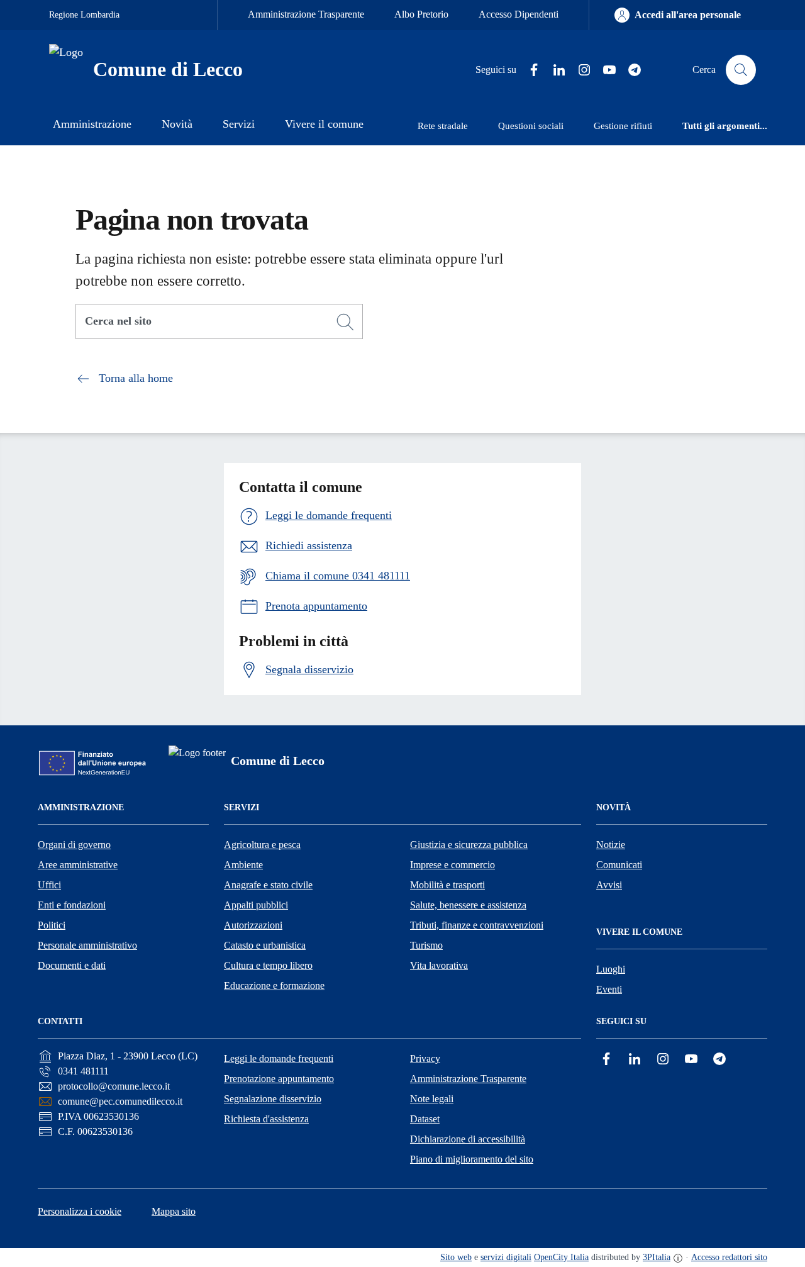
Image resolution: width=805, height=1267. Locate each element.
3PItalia (656, 1257)
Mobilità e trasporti (447, 884)
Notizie (610, 844)
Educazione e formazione (274, 985)
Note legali (431, 1098)
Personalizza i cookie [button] (79, 1211)
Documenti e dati (72, 965)
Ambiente (243, 864)
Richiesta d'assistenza (266, 1119)
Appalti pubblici (256, 905)
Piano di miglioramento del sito (471, 1159)
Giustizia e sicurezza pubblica (469, 844)
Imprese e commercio (452, 864)
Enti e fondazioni (72, 905)
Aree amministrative (78, 864)
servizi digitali (505, 1257)
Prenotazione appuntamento (279, 1078)
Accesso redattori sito (729, 1257)
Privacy (425, 1058)
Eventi (609, 989)
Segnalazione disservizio (272, 1098)
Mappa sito (174, 1211)
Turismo (426, 945)
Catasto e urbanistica (265, 945)
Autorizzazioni (253, 925)
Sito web (456, 1257)
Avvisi (609, 884)
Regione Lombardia (84, 15)
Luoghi (610, 969)
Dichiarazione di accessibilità (467, 1139)
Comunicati (619, 864)
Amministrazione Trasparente (306, 14)
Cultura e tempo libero (268, 965)
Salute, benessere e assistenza (468, 905)
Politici (51, 925)
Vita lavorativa (439, 965)
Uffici (49, 884)
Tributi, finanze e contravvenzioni (476, 925)
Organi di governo (74, 844)
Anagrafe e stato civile (268, 884)
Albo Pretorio (421, 14)
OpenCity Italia (561, 1257)
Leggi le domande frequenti (278, 1058)
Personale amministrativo (87, 945)
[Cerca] (345, 322)
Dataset (425, 1119)
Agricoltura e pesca (262, 844)
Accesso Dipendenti (518, 14)
